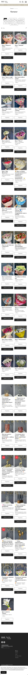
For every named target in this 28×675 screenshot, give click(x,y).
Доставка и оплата (18, 655)
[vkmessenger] (2, 642)
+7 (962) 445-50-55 (4, 645)
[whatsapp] (4, 642)
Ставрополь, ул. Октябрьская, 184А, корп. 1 (7, 646)
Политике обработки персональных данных (16, 669)
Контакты (16, 657)
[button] (20, 2)
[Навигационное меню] (26, 2)
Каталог (16, 8)
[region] (14, 22)
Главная (11, 8)
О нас (16, 654)
